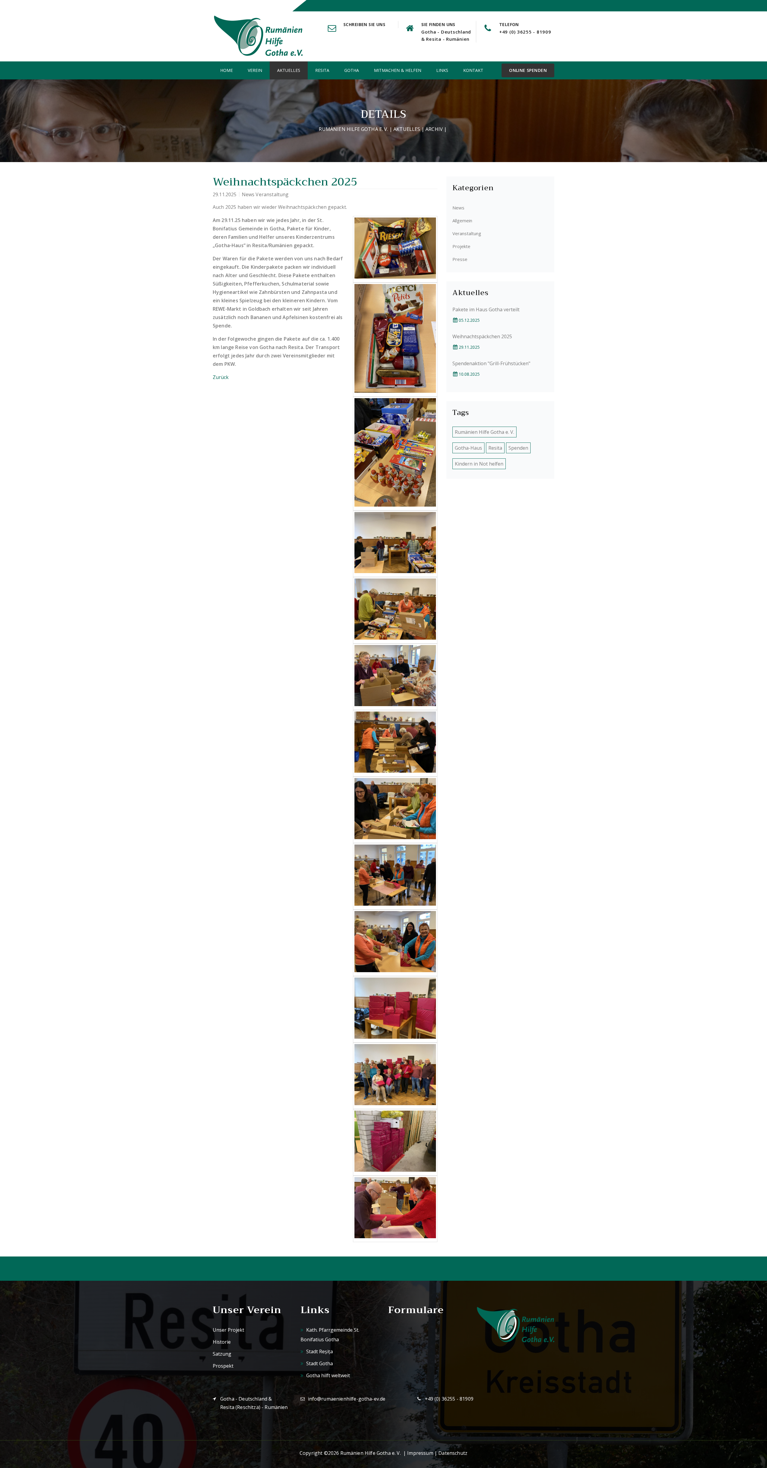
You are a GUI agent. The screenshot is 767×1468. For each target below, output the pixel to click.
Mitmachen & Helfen (397, 70)
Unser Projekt (228, 1330)
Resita (322, 70)
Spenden (518, 448)
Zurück (221, 377)
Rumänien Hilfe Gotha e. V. (353, 129)
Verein (255, 70)
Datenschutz (452, 1453)
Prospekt (223, 1366)
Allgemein (462, 220)
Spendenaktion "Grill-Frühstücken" (491, 363)
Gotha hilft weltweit (327, 1375)
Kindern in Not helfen (479, 463)
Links (442, 70)
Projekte (461, 246)
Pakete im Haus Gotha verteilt (486, 309)
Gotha (351, 70)
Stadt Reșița (319, 1351)
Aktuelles (288, 70)
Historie (222, 1342)
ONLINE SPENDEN (528, 70)
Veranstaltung (466, 233)
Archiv (434, 129)
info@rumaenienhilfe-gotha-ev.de (347, 1398)
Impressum (420, 1453)
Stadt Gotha (319, 1363)
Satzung (222, 1354)
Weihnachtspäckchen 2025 (482, 336)
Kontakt (473, 70)
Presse (459, 259)
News (458, 208)
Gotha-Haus (468, 448)
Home (226, 70)
